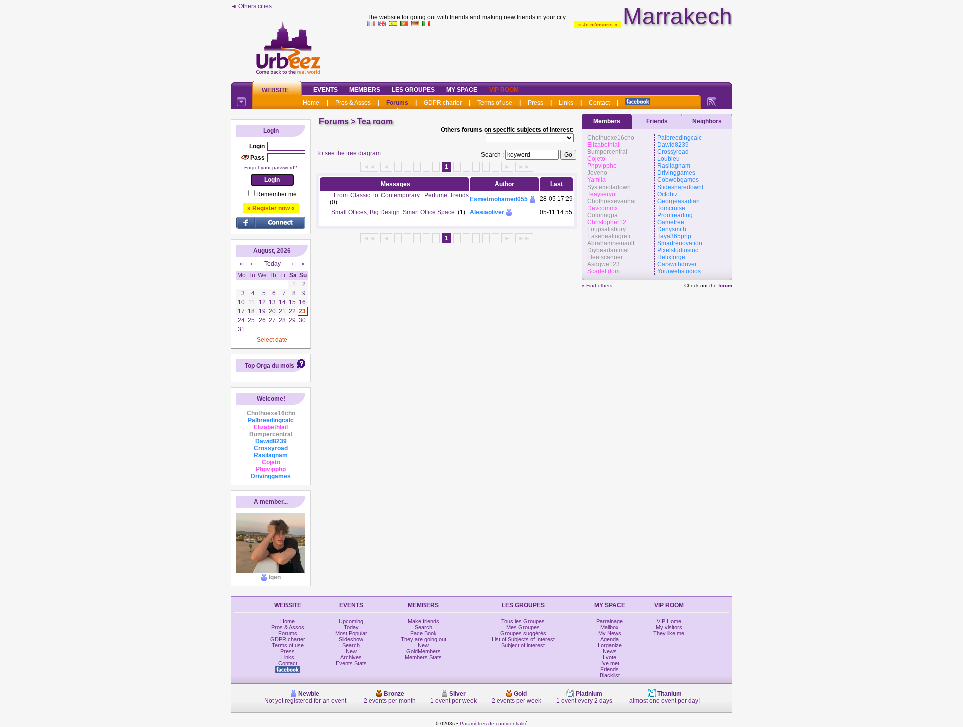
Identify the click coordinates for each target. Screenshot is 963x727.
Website (275, 90)
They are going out (423, 639)
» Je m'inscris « (597, 24)
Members (364, 89)
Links (566, 102)
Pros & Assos (353, 102)
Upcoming (351, 621)
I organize (610, 645)
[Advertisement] (549, 52)
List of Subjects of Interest (523, 639)
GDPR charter (443, 102)
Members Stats (423, 657)
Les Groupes (413, 89)
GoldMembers (423, 651)
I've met (609, 663)
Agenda (609, 639)
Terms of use (494, 102)
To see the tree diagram (348, 153)
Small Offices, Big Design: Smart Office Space (393, 212)
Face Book (423, 633)
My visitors (669, 627)
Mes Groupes (523, 627)
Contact (599, 102)
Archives (351, 657)
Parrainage (609, 621)
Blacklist (610, 675)
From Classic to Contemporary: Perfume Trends (401, 195)
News (610, 651)
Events (325, 89)
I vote (609, 657)
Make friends (423, 621)
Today (351, 627)
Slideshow (351, 639)
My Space (461, 89)
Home (311, 102)
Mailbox (609, 627)
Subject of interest (523, 645)
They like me (668, 633)
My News (609, 633)
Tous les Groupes (523, 621)
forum (725, 285)
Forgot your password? (270, 167)
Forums (397, 102)
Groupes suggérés (523, 633)
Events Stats (351, 663)
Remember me (276, 194)
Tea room (375, 121)
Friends (657, 121)
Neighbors (707, 121)
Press (535, 102)
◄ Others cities (251, 6)
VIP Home (669, 621)
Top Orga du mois (269, 365)
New (351, 651)
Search (351, 645)
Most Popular (351, 633)
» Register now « (271, 208)
